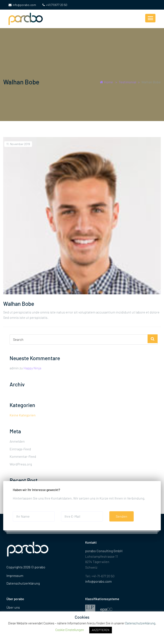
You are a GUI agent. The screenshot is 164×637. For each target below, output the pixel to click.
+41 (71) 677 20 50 (56, 5)
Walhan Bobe (18, 303)
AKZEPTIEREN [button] (100, 630)
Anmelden (17, 441)
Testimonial (127, 82)
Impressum (14, 575)
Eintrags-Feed (20, 449)
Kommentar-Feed (23, 456)
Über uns (13, 607)
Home (108, 82)
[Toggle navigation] (150, 18)
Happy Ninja (32, 368)
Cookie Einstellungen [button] (69, 630)
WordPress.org (21, 464)
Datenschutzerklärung (23, 583)
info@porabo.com (24, 5)
